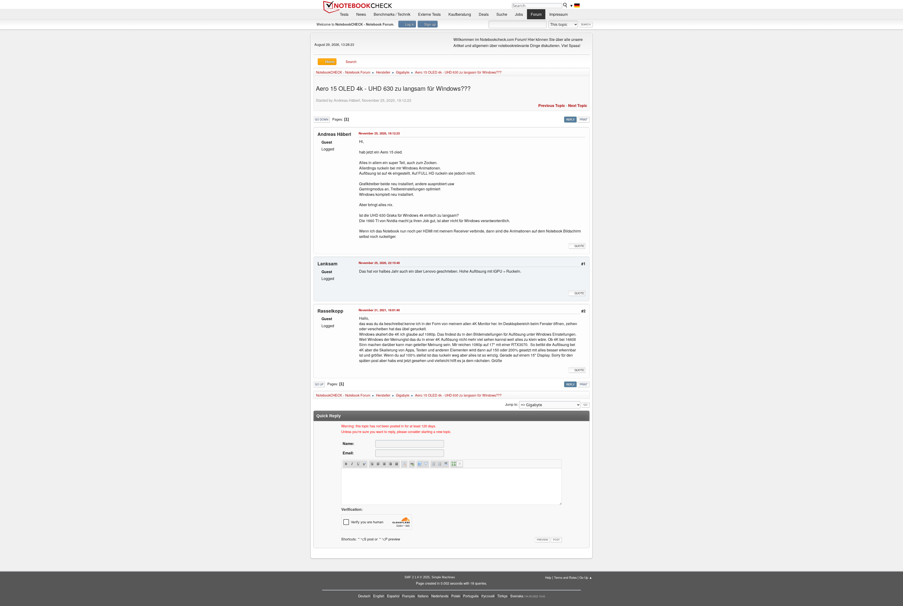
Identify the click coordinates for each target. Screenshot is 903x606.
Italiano (423, 595)
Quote (579, 246)
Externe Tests (429, 14)
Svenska (516, 595)
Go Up (319, 384)
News (361, 14)
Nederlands (439, 595)
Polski (455, 595)
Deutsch (364, 595)
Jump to (511, 404)
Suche (501, 14)
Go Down (321, 119)
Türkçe (502, 595)
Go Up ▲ (585, 577)
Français (408, 595)
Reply (570, 119)
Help (548, 577)
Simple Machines (443, 577)
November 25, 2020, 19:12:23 (379, 133)
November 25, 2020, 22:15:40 (379, 262)
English (378, 595)
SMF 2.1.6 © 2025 (417, 577)
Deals (484, 14)
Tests (344, 14)
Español (393, 595)
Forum (536, 14)
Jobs (519, 14)
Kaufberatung (459, 14)
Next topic (577, 105)
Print (583, 119)
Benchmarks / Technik (392, 14)
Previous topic (551, 105)
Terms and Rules (565, 577)
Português (471, 595)
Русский (488, 595)
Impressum (558, 14)
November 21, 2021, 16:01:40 (379, 310)
